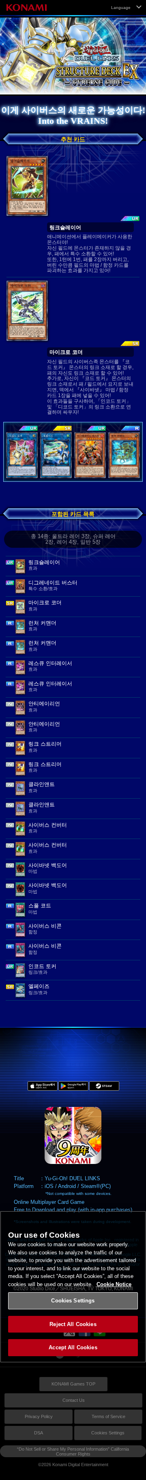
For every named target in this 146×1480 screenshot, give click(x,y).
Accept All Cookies (73, 1347)
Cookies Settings (108, 1432)
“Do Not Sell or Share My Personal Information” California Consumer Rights (73, 1451)
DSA (38, 1432)
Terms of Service (108, 1416)
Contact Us (73, 1400)
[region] (73, 1287)
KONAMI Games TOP (73, 1383)
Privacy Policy (39, 1416)
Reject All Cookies (72, 1324)
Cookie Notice (114, 1284)
